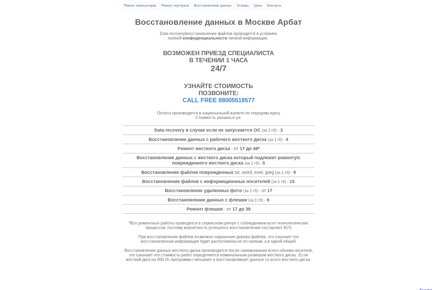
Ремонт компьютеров (140, 5)
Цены (258, 5)
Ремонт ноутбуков (175, 5)
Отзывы (243, 5)
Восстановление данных (213, 5)
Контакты (274, 5)
